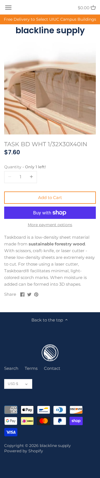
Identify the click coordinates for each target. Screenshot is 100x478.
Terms (31, 368)
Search (11, 368)
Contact (52, 368)
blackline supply (50, 30)
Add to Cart (50, 197)
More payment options (50, 225)
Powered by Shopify (23, 451)
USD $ (13, 384)
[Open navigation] (8, 7)
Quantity (25, 167)
